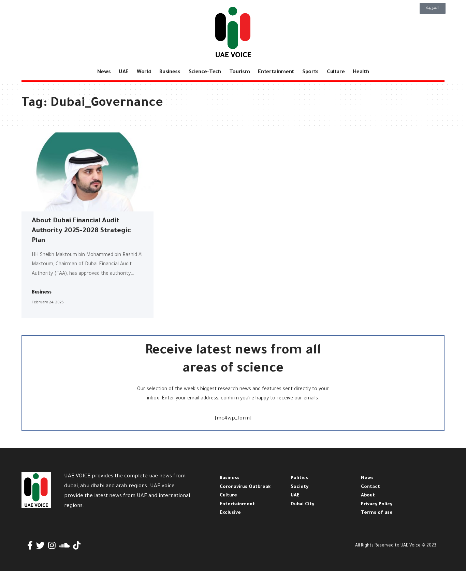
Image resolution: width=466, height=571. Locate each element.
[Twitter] (40, 545)
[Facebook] (30, 545)
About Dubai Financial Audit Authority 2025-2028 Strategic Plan (81, 231)
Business (42, 292)
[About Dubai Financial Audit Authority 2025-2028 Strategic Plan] (87, 171)
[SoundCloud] (64, 545)
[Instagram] (51, 545)
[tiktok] (76, 545)
